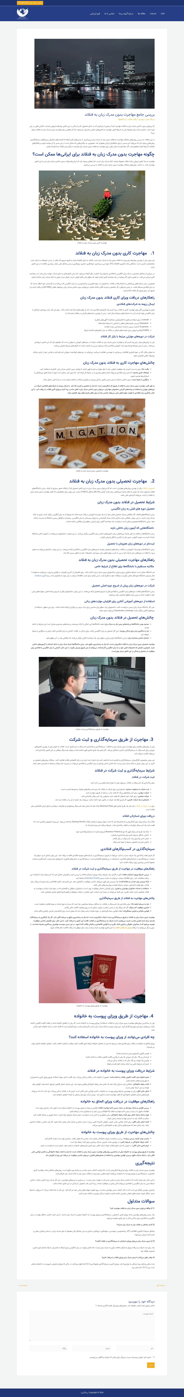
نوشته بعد (22, 1285)
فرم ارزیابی (95, 13)
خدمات (153, 13)
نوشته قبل (161, 1285)
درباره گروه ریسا (126, 13)
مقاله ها (141, 13)
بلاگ (135, 119)
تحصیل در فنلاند (148, 488)
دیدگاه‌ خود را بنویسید (146, 119)
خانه (163, 13)
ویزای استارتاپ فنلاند (123, 927)
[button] (30, 3)
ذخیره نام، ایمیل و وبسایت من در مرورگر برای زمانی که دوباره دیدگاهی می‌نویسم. (120, 1357)
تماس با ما (109, 13)
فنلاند (130, 119)
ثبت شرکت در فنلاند (143, 806)
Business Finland (92, 878)
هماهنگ (38, 575)
